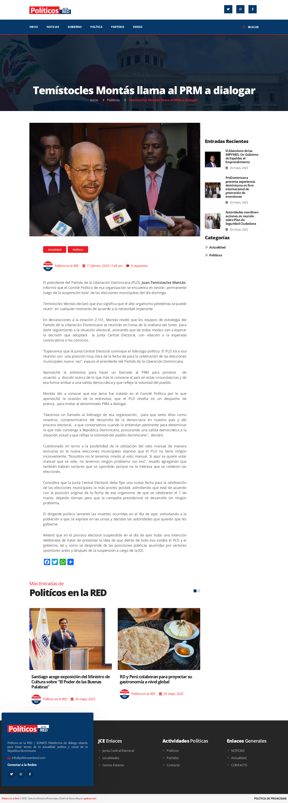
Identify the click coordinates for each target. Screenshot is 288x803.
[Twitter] (228, 9)
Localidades (110, 758)
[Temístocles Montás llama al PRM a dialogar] (114, 179)
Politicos (113, 100)
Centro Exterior (113, 765)
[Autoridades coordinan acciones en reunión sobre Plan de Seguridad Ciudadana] (213, 221)
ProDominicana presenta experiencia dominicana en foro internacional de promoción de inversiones (240, 187)
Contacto (173, 765)
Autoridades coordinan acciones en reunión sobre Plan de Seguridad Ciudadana (242, 218)
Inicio (94, 100)
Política (96, 27)
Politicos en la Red (10, 798)
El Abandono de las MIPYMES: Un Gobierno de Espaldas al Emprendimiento (242, 156)
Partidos (173, 758)
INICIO (33, 27)
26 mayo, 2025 (238, 168)
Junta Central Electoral (118, 750)
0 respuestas (139, 266)
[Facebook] (252, 9)
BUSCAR (253, 27)
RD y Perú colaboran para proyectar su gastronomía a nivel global (156, 679)
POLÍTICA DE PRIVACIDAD (270, 798)
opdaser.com (89, 798)
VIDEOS (137, 27)
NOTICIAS (53, 27)
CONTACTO (239, 765)
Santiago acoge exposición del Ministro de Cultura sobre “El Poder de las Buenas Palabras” (70, 682)
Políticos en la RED (67, 266)
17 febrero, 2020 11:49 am (104, 266)
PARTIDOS (117, 27)
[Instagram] (240, 9)
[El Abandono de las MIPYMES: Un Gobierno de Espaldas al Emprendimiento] (213, 159)
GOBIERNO (75, 27)
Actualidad (54, 249)
